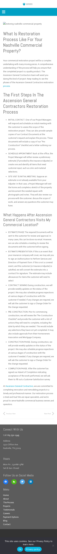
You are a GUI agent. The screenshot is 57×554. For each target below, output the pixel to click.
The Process (8, 502)
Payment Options (11, 517)
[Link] (28, 4)
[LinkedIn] (30, 481)
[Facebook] (5, 481)
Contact (6, 524)
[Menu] (3, 12)
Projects (6, 506)
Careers (6, 513)
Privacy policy (33, 549)
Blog (5, 520)
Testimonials (9, 510)
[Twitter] (22, 481)
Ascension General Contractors (19, 386)
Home (6, 495)
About (6, 499)
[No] (53, 545)
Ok (20, 549)
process (6, 86)
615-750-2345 (13, 435)
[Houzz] (14, 481)
